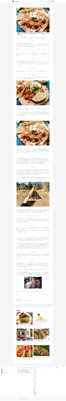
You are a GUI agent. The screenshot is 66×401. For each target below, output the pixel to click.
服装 (34, 391)
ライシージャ (35, 385)
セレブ (17, 343)
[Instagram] (53, 1)
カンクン (35, 369)
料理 (21, 35)
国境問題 (35, 388)
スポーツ (35, 374)
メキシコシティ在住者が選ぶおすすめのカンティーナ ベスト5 (25, 370)
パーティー (35, 378)
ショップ (42, 1)
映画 (34, 390)
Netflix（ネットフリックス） (37, 367)
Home (30, 1)
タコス (17, 35)
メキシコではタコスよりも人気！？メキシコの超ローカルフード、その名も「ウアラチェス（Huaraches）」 (41, 357)
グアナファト (35, 372)
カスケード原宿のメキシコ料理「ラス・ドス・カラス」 (24, 358)
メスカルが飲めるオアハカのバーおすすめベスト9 (23, 371)
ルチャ (34, 386)
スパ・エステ (35, 373)
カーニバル (35, 371)
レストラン (19, 35)
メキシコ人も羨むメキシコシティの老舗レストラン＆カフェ (24, 342)
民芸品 (34, 393)
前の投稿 (17, 305)
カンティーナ (35, 370)
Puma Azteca (17, 1)
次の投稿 (48, 305)
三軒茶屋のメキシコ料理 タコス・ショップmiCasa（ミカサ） (24, 325)
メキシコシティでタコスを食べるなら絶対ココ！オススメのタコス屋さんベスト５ (41, 340)
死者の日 (35, 392)
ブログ (44, 1)
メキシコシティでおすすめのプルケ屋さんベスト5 (23, 369)
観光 (26, 343)
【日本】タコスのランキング (35, 1)
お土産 (34, 368)
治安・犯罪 (35, 394)
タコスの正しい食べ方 (36, 323)
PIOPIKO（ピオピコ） (26, 45)
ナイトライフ (19, 343)
